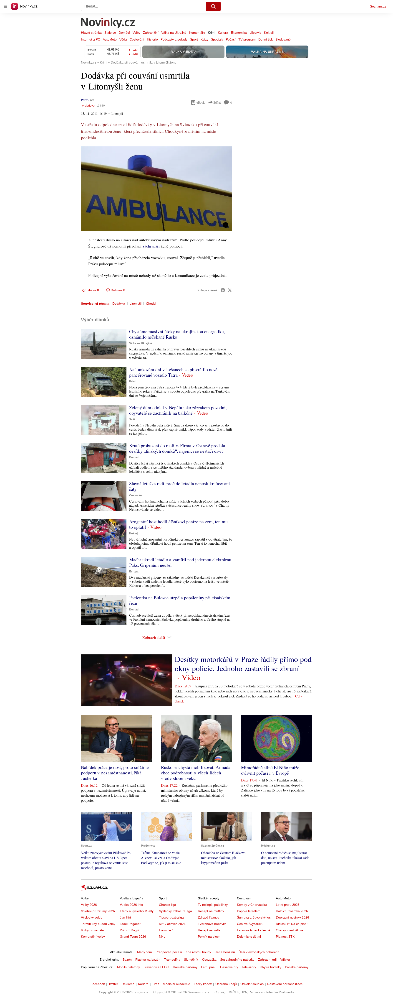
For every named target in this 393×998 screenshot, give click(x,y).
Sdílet (217, 102)
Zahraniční (151, 32)
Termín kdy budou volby (98, 924)
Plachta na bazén (147, 959)
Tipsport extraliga (171, 917)
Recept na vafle (209, 930)
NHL (162, 936)
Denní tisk (265, 39)
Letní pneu (209, 967)
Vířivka (285, 959)
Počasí (231, 39)
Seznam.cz (378, 6)
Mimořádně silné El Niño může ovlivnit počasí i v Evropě (270, 770)
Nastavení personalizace (285, 984)
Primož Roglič (130, 930)
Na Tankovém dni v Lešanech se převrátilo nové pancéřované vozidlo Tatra (173, 372)
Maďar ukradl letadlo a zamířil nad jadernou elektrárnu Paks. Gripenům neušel (180, 562)
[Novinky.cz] (108, 23)
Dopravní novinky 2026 (292, 917)
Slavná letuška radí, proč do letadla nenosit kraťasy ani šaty (179, 486)
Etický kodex (203, 984)
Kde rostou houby (198, 952)
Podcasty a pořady (174, 39)
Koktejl (269, 32)
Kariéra (143, 984)
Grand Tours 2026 (133, 936)
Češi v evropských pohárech (259, 952)
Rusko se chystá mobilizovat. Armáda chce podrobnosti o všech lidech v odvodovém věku (195, 772)
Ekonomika (239, 32)
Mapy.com (144, 952)
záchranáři (151, 246)
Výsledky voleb (91, 917)
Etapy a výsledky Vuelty (137, 911)
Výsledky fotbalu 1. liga (175, 911)
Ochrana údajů (226, 984)
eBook (200, 102)
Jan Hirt (125, 917)
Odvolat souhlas (252, 984)
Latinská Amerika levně (253, 930)
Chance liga (167, 904)
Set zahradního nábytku (237, 959)
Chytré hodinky (270, 967)
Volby (136, 32)
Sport (194, 39)
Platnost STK (285, 936)
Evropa (134, 571)
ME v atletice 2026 (172, 924)
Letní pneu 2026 (288, 904)
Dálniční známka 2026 (292, 911)
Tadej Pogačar (130, 924)
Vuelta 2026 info (131, 904)
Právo (84, 100)
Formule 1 (166, 930)
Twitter (113, 984)
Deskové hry (229, 967)
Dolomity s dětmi (249, 936)
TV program (247, 39)
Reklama (128, 984)
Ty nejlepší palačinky (213, 904)
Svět (132, 419)
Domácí (124, 32)
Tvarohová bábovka (212, 924)
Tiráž (155, 984)
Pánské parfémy (296, 967)
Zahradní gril (267, 959)
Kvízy (204, 39)
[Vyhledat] (213, 6)
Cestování (137, 39)
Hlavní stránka (91, 32)
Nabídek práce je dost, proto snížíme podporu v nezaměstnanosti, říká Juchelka (115, 772)
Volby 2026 (89, 904)
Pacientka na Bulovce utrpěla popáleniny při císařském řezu (179, 600)
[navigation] (5, 6)
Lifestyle (255, 32)
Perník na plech (209, 936)
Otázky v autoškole (289, 930)
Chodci (151, 303)
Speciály (217, 39)
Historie (152, 39)
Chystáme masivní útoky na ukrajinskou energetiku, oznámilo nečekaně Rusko (177, 334)
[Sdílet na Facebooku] (223, 290)
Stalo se (110, 32)
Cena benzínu (225, 952)
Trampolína (172, 959)
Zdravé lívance (208, 917)
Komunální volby (93, 936)
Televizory (249, 967)
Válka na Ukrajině (173, 32)
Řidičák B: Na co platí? (292, 924)
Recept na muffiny (211, 911)
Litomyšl (135, 303)
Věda (123, 39)
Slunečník (191, 959)
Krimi (211, 32)
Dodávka (118, 303)
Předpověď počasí (169, 952)
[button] (156, 188)
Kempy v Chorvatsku (252, 904)
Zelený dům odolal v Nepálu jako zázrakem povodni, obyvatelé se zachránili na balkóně (178, 410)
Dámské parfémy (185, 967)
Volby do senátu (92, 930)
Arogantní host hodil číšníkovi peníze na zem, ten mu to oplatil (178, 524)
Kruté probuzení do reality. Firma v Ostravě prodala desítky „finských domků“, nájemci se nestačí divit (177, 448)
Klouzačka (209, 959)
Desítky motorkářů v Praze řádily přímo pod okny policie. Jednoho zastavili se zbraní (243, 663)
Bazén (127, 959)
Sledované (283, 39)
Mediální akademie (176, 984)
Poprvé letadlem (248, 911)
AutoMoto (110, 39)
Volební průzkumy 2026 (98, 911)
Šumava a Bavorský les (254, 917)
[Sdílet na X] (229, 290)
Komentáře (197, 32)
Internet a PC (90, 39)
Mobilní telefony (128, 967)
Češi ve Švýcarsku (250, 924)
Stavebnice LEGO (156, 967)
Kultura (223, 32)
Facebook (98, 984)
